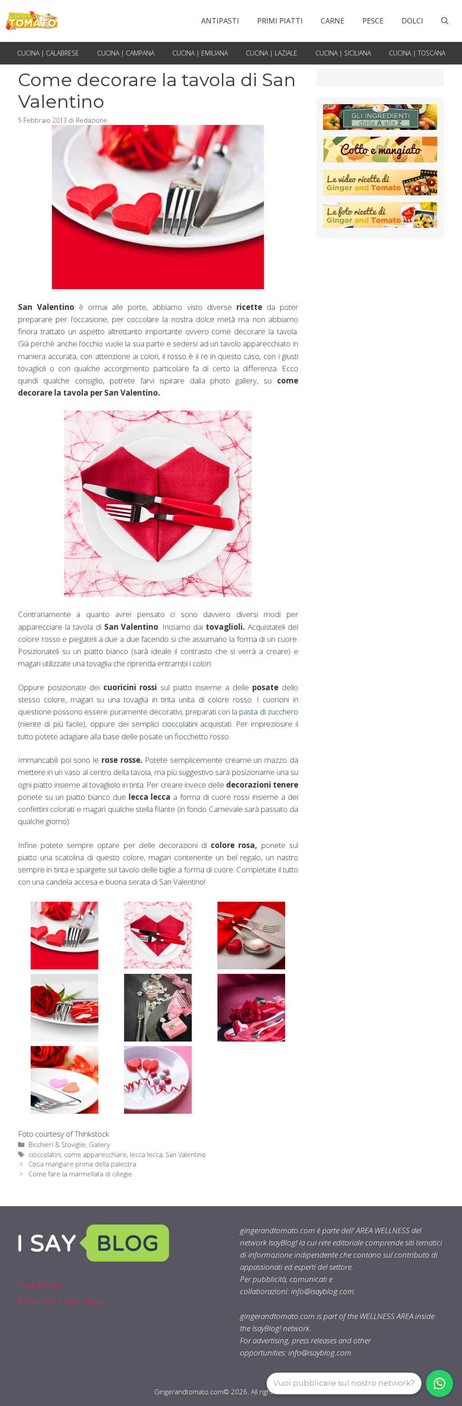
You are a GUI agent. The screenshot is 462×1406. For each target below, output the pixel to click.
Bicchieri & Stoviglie (57, 1144)
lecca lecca (146, 1154)
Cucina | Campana (125, 53)
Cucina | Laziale (271, 53)
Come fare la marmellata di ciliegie (80, 1174)
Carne (332, 21)
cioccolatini (181, 724)
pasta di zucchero (268, 711)
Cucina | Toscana (417, 53)
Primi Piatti (280, 21)
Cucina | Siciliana (343, 53)
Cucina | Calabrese (48, 53)
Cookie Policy (40, 1285)
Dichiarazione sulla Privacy (61, 1300)
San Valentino (186, 1154)
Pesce (372, 21)
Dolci (412, 21)
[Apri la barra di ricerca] (444, 20)
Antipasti (220, 21)
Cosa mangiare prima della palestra (82, 1164)
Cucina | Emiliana (200, 53)
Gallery (99, 1144)
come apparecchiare (95, 1154)
